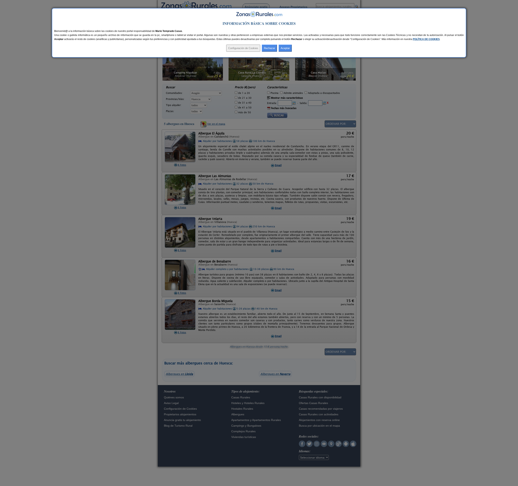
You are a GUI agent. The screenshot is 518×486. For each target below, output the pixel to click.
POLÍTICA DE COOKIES (426, 39)
